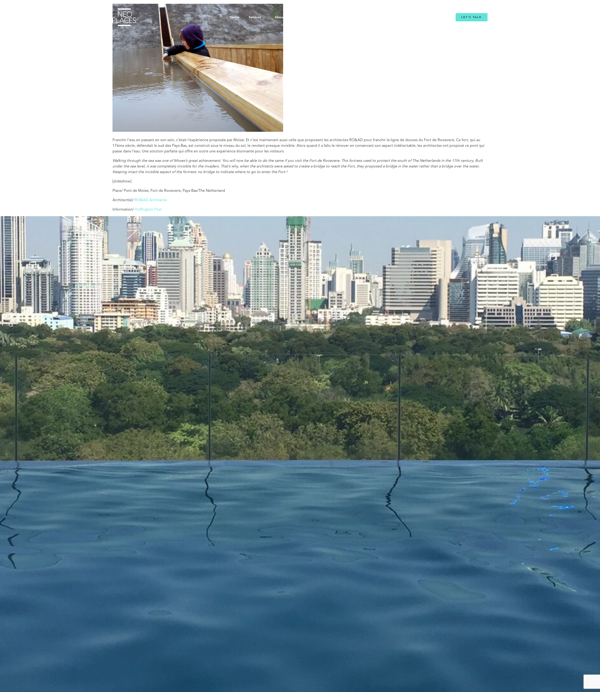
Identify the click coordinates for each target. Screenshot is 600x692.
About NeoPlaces (288, 17)
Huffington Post (148, 210)
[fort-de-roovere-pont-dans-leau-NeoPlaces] (197, 131)
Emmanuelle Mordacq (328, 17)
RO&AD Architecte (151, 200)
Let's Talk (471, 17)
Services (255, 17)
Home (234, 17)
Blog (358, 17)
